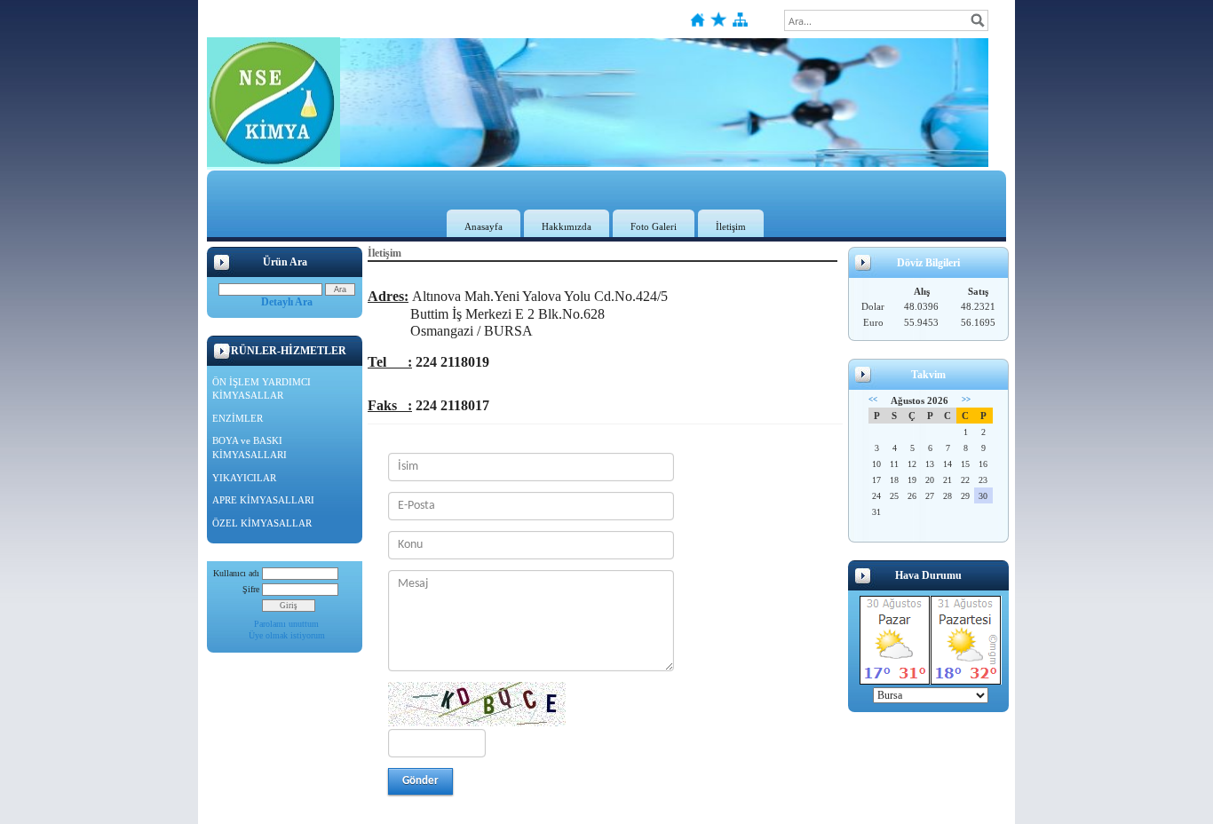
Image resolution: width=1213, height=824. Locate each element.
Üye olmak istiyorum (287, 635)
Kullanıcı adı (236, 573)
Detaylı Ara (287, 302)
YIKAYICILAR (244, 477)
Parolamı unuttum (286, 624)
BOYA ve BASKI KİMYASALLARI (249, 447)
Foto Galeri (653, 226)
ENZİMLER (237, 418)
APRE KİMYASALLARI (263, 500)
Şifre (250, 589)
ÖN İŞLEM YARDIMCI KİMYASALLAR (261, 388)
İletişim (731, 226)
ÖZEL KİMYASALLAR (262, 523)
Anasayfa (483, 226)
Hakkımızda (566, 226)
